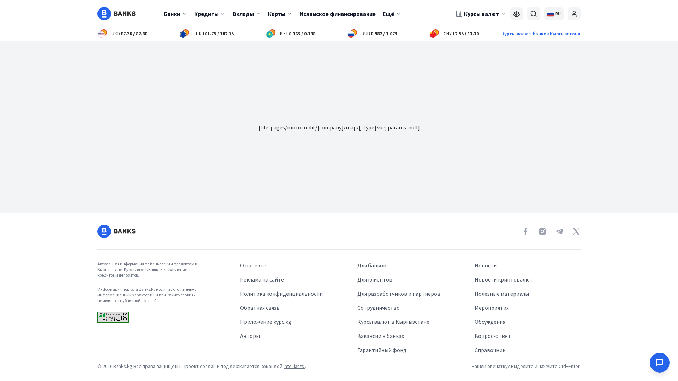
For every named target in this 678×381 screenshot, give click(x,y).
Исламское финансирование (337, 13)
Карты (276, 13)
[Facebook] (525, 231)
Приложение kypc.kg (265, 321)
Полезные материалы (502, 293)
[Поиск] (533, 13)
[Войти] (574, 13)
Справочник (490, 349)
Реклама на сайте (262, 279)
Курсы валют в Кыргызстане (393, 321)
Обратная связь (260, 307)
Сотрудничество (378, 307)
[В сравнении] (516, 13)
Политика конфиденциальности (281, 293)
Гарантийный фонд (381, 349)
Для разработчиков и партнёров (398, 293)
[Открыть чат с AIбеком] (660, 363)
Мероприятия (492, 307)
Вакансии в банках (380, 335)
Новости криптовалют (504, 279)
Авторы (250, 335)
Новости (486, 265)
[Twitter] (576, 231)
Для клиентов (374, 279)
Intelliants (294, 366)
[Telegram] (559, 231)
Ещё (388, 13)
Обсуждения (490, 321)
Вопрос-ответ (493, 335)
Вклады (243, 13)
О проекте (253, 265)
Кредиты (206, 13)
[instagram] (542, 231)
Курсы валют (481, 13)
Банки (172, 13)
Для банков (371, 265)
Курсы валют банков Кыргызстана (541, 33)
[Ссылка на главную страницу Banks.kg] (116, 13)
